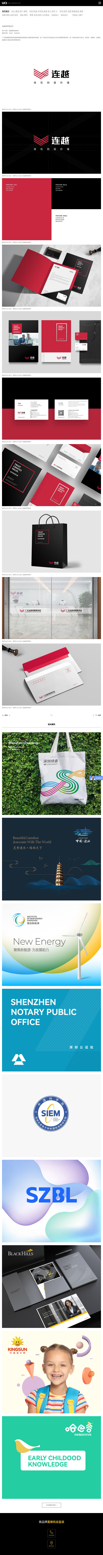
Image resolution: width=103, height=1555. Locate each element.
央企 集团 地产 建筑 (19, 11)
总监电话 (51, 1535)
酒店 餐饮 (24, 15)
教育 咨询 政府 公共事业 (39, 15)
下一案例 (98, 715)
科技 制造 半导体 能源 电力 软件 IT (43, 11)
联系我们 (51, 1546)
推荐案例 (5, 11)
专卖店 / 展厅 (77, 15)
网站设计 (64, 15)
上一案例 (5, 715)
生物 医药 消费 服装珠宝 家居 (71, 11)
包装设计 (55, 15)
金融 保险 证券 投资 (10, 15)
